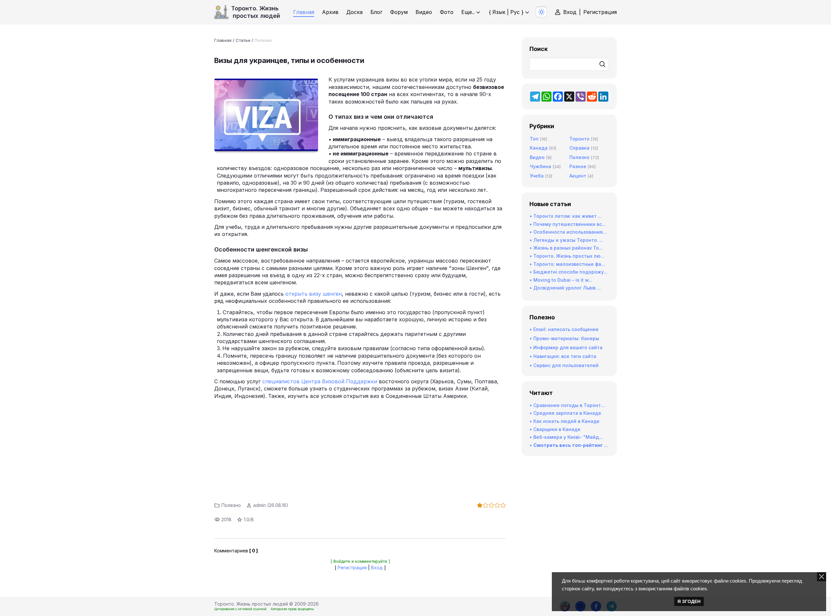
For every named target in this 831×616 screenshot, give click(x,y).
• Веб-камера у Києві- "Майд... (566, 437)
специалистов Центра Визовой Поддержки (319, 381)
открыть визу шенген (313, 293)
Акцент (577, 176)
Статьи (243, 40)
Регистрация (600, 12)
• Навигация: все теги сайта (562, 356)
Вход (570, 12)
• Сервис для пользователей (564, 365)
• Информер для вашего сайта (565, 347)
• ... (568, 445)
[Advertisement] (360, 448)
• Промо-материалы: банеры (564, 338)
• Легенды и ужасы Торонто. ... (566, 240)
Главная (222, 40)
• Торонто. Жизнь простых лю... (566, 256)
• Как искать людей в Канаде (564, 421)
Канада (539, 148)
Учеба (537, 176)
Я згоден (689, 601)
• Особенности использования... (568, 232)
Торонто (579, 139)
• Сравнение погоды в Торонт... (567, 405)
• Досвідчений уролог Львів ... (565, 287)
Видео (537, 157)
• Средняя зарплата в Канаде (565, 413)
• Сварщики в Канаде (554, 429)
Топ (534, 139)
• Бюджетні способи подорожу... (568, 272)
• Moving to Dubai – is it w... (560, 280)
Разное (577, 166)
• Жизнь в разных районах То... (566, 248)
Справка (579, 148)
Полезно (263, 40)
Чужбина (540, 166)
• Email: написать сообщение (564, 329)
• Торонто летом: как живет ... (565, 216)
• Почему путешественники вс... (567, 224)
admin (259, 505)
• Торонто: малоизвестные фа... (567, 264)
